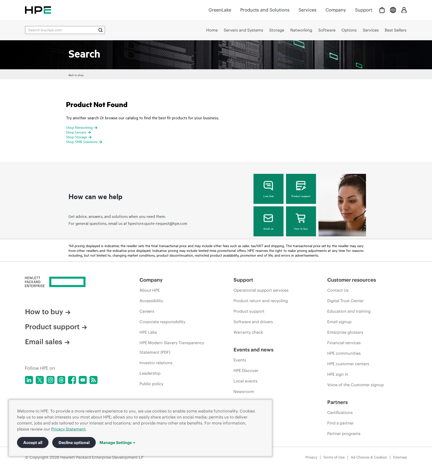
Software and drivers (253, 321)
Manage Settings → (117, 442)
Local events (246, 380)
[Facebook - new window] (72, 380)
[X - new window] (40, 380)
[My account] (404, 10)
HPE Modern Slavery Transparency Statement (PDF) (172, 347)
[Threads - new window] (61, 380)
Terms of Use (334, 457)
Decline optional (74, 442)
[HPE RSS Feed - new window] (94, 380)
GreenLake (219, 10)
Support (363, 10)
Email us (269, 228)
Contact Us (337, 290)
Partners (337, 402)
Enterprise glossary (345, 332)
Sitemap (400, 457)
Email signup (339, 321)
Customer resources (351, 280)
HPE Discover (246, 370)
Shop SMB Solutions (82, 141)
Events (240, 359)
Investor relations (156, 362)
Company (336, 10)
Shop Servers (76, 132)
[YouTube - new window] (83, 380)
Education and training (348, 311)
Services (307, 10)
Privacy (311, 457)
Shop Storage (76, 136)
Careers (147, 311)
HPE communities (344, 353)
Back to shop (76, 75)
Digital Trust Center (345, 300)
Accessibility (151, 300)
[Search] (100, 30)
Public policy (151, 383)
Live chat (268, 196)
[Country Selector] (393, 10)
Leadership (150, 373)
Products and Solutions (265, 10)
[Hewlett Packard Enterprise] (38, 10)
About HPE (150, 290)
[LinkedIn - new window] (29, 380)
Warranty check (248, 332)
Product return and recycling (261, 300)
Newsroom (244, 391)
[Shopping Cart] (382, 10)
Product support (300, 196)
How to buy (301, 228)
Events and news (254, 349)
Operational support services (261, 290)
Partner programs (343, 433)
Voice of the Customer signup (355, 384)
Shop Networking (79, 127)
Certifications (340, 412)
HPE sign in (337, 374)
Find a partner (340, 422)
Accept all (32, 442)
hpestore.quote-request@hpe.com (157, 223)
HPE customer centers (348, 363)
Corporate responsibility (162, 321)
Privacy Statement (68, 428)
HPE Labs (148, 332)
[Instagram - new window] (50, 380)
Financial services (344, 342)
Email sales (43, 341)
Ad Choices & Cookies (369, 457)
